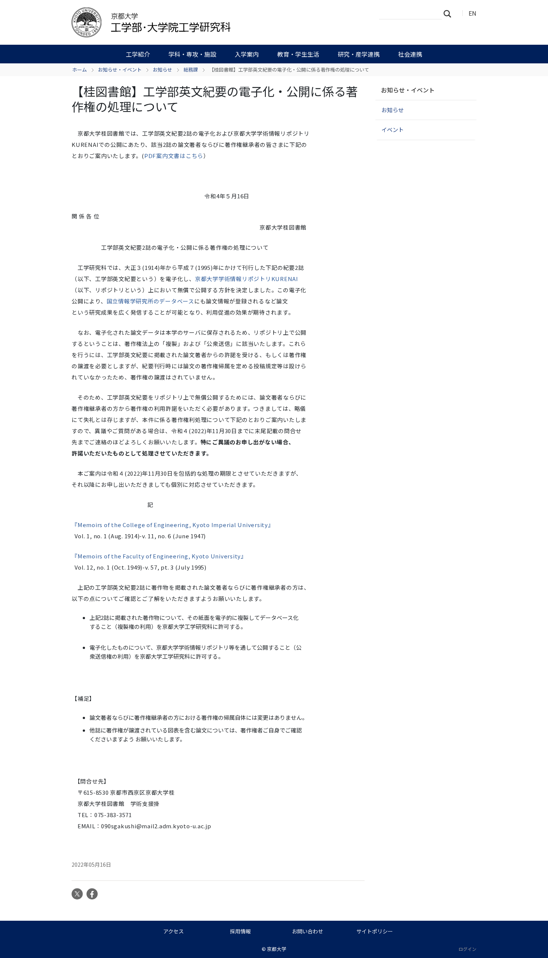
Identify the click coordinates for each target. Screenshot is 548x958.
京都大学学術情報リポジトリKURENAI (246, 279)
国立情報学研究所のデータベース (150, 301)
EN (472, 13)
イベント (392, 129)
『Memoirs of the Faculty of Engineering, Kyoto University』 (159, 556)
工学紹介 (138, 54)
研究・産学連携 (358, 54)
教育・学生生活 (298, 54)
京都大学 (276, 948)
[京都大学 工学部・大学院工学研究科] (191, 22)
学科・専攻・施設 (192, 54)
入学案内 (247, 54)
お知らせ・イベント (120, 69)
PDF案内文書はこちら (173, 156)
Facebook (92, 893)
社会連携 (410, 54)
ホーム (79, 69)
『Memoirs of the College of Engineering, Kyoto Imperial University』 (173, 525)
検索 (449, 13)
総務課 (190, 69)
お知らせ (162, 69)
